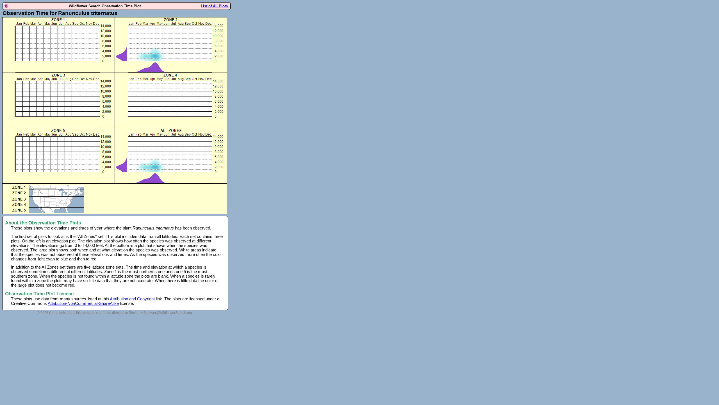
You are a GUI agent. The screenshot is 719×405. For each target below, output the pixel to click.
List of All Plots (215, 6)
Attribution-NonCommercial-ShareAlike (83, 303)
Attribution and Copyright (132, 299)
